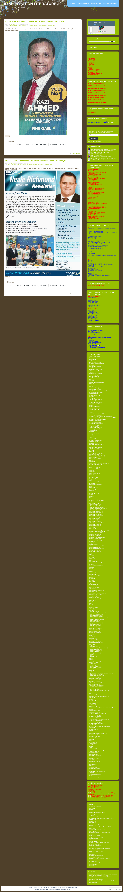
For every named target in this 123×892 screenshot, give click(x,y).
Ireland (30, 164)
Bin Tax (90, 385)
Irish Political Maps (93, 838)
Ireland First (91, 528)
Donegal (91, 451)
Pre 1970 (91, 637)
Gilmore (91, 483)
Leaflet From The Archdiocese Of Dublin (98, 245)
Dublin (12, 164)
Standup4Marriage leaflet (94, 236)
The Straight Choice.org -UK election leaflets (99, 858)
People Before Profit (93, 269)
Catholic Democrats (93, 393)
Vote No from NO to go (93, 241)
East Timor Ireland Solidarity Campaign (98, 463)
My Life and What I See (94, 844)
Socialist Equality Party (94, 715)
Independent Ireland (94, 517)
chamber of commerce (94, 399)
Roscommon (92, 694)
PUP (90, 658)
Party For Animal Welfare (96, 623)
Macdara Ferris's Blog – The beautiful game (99, 842)
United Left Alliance (93, 761)
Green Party (91, 272)
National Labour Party (95, 563)
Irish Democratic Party (94, 534)
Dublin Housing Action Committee (98, 648)
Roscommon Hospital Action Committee (98, 696)
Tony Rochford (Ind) (93, 317)
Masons (91, 577)
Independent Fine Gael (94, 514)
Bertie (90, 383)
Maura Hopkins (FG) (93, 301)
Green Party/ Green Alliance (95, 489)
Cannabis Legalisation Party (95, 392)
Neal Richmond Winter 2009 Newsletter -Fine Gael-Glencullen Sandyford (36, 161)
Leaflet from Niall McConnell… (101, 152)
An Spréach (92, 368)
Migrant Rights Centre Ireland (96, 583)
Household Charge (94, 649)
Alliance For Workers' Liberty (95, 363)
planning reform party (94, 632)
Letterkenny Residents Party (96, 615)
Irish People (92, 541)
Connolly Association (94, 422)
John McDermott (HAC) (93, 304)
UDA (91, 747)
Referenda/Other (83, 3)
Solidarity (91, 725)
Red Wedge (93, 743)
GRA (90, 486)
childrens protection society (97, 685)
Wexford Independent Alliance (97, 508)
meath (90, 578)
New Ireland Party (94, 621)
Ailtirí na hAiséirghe (93, 362)
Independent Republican (95, 521)
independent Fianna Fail (94, 511)
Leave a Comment (75, 153)
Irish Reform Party (93, 544)
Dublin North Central (95, 427)
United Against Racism (94, 755)
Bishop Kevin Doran (93, 238)
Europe (91, 470)
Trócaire (91, 739)
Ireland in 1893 (92, 831)
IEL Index (72, 3)
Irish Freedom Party (93, 535)
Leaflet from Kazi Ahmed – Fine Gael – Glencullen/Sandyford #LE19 (34, 22)
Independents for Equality (96, 507)
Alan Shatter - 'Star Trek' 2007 (96, 879)
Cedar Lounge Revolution (95, 814)
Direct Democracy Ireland (95, 447)
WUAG (90, 775)
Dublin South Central (94, 458)
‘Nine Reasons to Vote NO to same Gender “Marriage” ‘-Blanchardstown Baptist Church (101, 230)
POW (90, 635)
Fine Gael (13, 24)
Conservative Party (93, 425)
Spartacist (91, 727)
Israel (90, 554)
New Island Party (93, 597)
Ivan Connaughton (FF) (93, 299)
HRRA (90, 494)
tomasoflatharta (94, 149)
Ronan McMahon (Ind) (93, 314)
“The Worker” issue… (98, 153)
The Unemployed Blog (94, 860)
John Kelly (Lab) (92, 300)
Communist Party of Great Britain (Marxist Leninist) (102, 417)
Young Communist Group (96, 415)
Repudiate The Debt (94, 651)
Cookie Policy (67, 889)
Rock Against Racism (95, 653)
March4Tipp (92, 574)
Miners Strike (92, 586)
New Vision (91, 600)
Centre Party (92, 398)
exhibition (91, 471)
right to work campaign (94, 682)
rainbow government (94, 661)
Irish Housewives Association (96, 537)
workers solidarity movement (96, 771)
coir (90, 412)
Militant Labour (92, 584)
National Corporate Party (96, 619)
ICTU (90, 497)
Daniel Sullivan (92, 821)
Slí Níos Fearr (92, 706)
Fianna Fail (91, 265)
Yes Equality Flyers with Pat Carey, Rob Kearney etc (100, 264)
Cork (90, 431)
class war (91, 411)
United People (92, 764)
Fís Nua (90, 476)
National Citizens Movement (95, 590)
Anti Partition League (94, 376)
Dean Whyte (93, 159)
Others (90, 610)
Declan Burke (91, 268)
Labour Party (91, 273)
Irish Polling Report (93, 839)
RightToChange (92, 692)
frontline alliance (93, 481)
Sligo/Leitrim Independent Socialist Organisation (100, 707)
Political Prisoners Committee (97, 674)
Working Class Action (94, 774)
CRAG (90, 437)
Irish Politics (38, 25)
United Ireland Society (94, 757)
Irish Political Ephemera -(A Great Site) (98, 837)
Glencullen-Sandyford (31, 25)
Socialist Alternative (93, 712)
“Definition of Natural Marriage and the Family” (99, 240)
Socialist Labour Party (94, 716)
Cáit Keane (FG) (92, 311)
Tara (91, 655)
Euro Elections (92, 469)
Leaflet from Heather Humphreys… (108, 149)
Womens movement (94, 768)
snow (90, 709)
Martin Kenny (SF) (92, 297)
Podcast (91, 634)
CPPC (90, 436)
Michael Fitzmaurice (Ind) (94, 305)
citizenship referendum (94, 403)
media (90, 580)
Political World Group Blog (95, 845)
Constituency (92, 426)
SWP (90, 730)
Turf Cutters (92, 656)
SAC (91, 654)
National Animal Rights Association (98, 618)
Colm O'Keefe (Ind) (92, 319)
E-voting (91, 461)
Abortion (91, 359)
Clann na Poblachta (93, 408)
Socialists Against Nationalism (96, 723)
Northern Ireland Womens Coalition (97, 606)
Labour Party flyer (92, 274)
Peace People (92, 627)
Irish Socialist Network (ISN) (95, 545)
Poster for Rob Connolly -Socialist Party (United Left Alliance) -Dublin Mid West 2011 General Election (103, 874)
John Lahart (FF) (92, 316)
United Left (91, 760)
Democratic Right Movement (95, 444)
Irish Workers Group (93, 550)
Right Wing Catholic (93, 684)
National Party (92, 591)
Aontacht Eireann (93, 378)
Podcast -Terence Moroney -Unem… (107, 159)
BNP (90, 386)
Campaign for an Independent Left (97, 390)
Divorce (91, 450)
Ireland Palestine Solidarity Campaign (98, 530)
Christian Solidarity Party (95, 402)
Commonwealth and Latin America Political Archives (101, 818)
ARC (91, 372)
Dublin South (16, 164)
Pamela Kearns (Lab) (93, 320)
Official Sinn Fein (93, 607)
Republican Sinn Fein (94, 680)
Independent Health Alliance (96, 515)
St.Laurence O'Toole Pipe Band (96, 851)
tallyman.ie (91, 852)
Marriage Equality (93, 575)
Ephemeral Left (92, 825)
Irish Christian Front (94, 689)
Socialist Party (92, 718)
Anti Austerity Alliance (94, 369)
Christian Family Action (95, 686)
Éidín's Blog (92, 808)
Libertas (91, 568)
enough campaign (93, 467)
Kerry (90, 557)
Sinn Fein (90, 260)
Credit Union (93, 646)
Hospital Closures (93, 493)
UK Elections (92, 742)
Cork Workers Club (93, 433)
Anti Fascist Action (93, 371)
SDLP (90, 699)
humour (91, 496)
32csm (90, 358)
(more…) (7, 136)
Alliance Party (92, 365)
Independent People (95, 506)
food (90, 480)
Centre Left (91, 396)
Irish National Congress (94, 540)
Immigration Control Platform (96, 500)
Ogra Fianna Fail (92, 261)
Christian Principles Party (96, 688)
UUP (90, 765)
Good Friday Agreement (94, 484)
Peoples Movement (93, 631)
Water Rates (91, 767)
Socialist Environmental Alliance (96, 713)
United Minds (92, 762)
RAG (91, 772)
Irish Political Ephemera (94, 122)
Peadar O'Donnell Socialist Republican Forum (100, 673)
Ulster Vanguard (93, 752)
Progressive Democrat (94, 642)
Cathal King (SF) (92, 310)
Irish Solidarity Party (94, 547)
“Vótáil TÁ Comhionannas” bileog (96, 267)
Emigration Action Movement (97, 613)
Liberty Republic (94, 448)
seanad (91, 700)
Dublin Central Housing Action (96, 456)
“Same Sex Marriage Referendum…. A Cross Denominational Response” (99, 243)
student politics (92, 729)
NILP (90, 603)
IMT (89, 502)
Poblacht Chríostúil (94, 624)
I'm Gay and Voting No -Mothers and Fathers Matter (100, 251)
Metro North (92, 581)
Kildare (90, 558)
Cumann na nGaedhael (94, 440)
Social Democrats (93, 710)
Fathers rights (92, 474)
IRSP (90, 553)
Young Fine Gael (93, 777)
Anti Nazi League (93, 375)
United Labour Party (93, 758)
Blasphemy (93, 665)
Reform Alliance (92, 669)
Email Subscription (94, 129)
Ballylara (91, 809)
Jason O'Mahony (93, 841)
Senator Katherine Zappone (95, 270)
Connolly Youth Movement (95, 423)
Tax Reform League (93, 732)
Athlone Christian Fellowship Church (97, 246)
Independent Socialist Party (95, 522)
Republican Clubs (93, 677)
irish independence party (95, 538)
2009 (9, 164)
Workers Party (92, 770)
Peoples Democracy (94, 629)
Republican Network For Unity (97, 675)
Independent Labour (94, 518)
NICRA (90, 601)
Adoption (92, 663)
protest (90, 644)
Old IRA (90, 609)
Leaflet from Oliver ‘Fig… (106, 156)
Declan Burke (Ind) (92, 312)
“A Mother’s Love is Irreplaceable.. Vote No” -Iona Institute (102, 228)
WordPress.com (93, 864)
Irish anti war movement (95, 533)
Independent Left (94, 504)
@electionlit (109, 121)
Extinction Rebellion (93, 473)
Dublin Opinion (92, 822)
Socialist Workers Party (94, 722)
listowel (91, 571)
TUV (89, 740)
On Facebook (92, 47)
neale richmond (41, 164)
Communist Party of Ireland (95, 413)
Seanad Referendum (95, 667)
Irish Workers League (94, 551)
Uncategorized (92, 754)
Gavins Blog (92, 828)
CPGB (90, 434)
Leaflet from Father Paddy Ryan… (109, 158)
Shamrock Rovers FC (93, 850)
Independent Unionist (94, 524)
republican (91, 671)
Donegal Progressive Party (95, 453)
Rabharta (91, 659)
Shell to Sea (92, 703)
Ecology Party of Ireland (94, 464)
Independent (92, 503)
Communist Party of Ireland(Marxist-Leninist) (99, 416)
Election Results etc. (110, 3)
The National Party (93, 736)
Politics (48, 25)
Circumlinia (91, 815)
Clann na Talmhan (93, 409)
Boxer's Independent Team (95, 389)
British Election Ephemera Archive (97, 812)
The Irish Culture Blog (94, 857)
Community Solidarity (94, 420)
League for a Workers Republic (96, 565)
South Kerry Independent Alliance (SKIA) (98, 726)
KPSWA (90, 560)
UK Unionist (93, 748)
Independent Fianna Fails (95, 512)
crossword (91, 438)
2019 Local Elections (12, 25)
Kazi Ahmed (44, 25)
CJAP (90, 405)
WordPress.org (92, 865)
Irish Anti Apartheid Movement (96, 531)
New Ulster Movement (94, 598)
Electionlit (105, 122)
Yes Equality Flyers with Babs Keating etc (98, 263)
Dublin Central (92, 454)
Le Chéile (91, 564)
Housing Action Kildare (95, 650)
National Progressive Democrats (96, 593)
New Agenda (92, 596)
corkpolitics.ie (92, 819)
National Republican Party (95, 594)
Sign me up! (94, 138)
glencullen (24, 25)
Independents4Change (94, 525)
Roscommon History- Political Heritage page (99, 848)
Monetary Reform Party (95, 616)
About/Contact (96, 3)
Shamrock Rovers (93, 702)
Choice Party (92, 401)
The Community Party (95, 625)
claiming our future (93, 406)
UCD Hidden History (93, 861)
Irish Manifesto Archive (94, 835)
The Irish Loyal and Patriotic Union (97, 733)
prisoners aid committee (95, 641)
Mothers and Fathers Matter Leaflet (96, 235)
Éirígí (90, 380)
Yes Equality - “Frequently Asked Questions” (98, 275)
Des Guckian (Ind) (92, 302)
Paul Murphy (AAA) (93, 315)
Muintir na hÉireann (94, 587)
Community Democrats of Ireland (97, 419)
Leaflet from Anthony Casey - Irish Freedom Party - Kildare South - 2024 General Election (102, 877)
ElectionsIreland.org (94, 824)
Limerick (91, 570)
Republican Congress (94, 678)
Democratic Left (92, 443)
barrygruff (91, 811)
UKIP (90, 744)
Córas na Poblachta (93, 395)
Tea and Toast (92, 854)
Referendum (92, 662)
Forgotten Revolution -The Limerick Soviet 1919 (100, 827)
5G (91, 645)
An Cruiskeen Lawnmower (95, 806)
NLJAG (90, 604)
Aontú (90, 379)
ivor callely (91, 556)
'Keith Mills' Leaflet (92, 237)
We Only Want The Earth (94, 863)
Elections (91, 466)
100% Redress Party (94, 356)
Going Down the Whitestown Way (97, 829)
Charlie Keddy (91, 253)
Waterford (92, 430)
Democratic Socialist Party (95, 446)
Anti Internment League (94, 373)
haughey (91, 492)
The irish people (93, 735)
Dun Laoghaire (93, 429)
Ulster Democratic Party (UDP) (97, 750)
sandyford (52, 25)
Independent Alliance (94, 509)
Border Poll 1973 (93, 388)
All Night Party (93, 611)
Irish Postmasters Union (96, 614)
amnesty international (94, 366)
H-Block (91, 490)
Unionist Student (94, 751)
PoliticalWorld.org (93, 847)
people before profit (94, 628)
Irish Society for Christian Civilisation (99, 690)
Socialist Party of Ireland (95, 720)
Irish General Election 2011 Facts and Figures (99, 832)
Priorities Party (92, 639)
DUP (90, 460)
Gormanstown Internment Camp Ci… (107, 150)
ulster (90, 746)
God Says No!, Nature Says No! (95, 248)
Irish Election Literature (30, 4)
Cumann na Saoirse (93, 441)
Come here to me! (93, 816)
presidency (91, 638)
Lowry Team (91, 573)
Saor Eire (91, 697)
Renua (90, 670)
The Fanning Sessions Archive (96, 855)
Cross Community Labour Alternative (98, 719)
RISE (90, 693)
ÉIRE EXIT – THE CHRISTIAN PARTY (96, 382)
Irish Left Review (92, 834)
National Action (92, 588)
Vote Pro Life (91, 306)
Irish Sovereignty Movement (95, 548)
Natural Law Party (94, 620)
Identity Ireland (92, 499)
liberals (91, 567)
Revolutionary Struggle (94, 681)
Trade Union (92, 737)
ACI (89, 360)
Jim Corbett (93, 150)
